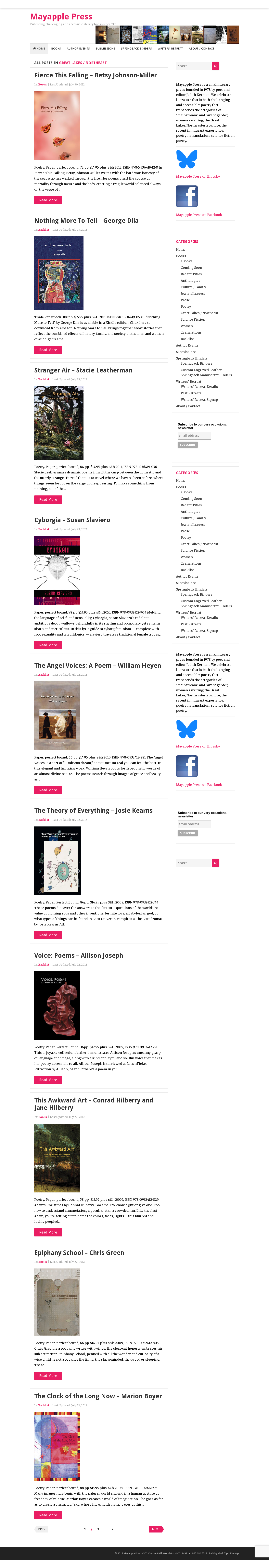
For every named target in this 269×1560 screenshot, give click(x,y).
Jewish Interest (193, 293)
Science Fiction (193, 319)
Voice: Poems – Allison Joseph (78, 955)
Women (187, 326)
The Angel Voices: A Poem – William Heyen (97, 665)
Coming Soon (191, 268)
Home (40, 48)
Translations (191, 332)
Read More (48, 200)
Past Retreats (191, 393)
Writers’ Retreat (170, 48)
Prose (185, 300)
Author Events (78, 48)
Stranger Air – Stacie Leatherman (83, 370)
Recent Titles (191, 274)
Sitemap (234, 1553)
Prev (41, 1529)
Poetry (186, 306)
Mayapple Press (133, 1553)
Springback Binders (136, 48)
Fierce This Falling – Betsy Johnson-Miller (95, 75)
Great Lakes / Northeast (199, 313)
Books (56, 48)
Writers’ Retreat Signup (199, 400)
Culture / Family (193, 287)
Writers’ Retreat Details (199, 387)
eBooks (187, 261)
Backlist (43, 229)
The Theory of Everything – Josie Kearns (93, 810)
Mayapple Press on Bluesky (198, 176)
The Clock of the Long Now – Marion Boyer (98, 1396)
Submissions (105, 48)
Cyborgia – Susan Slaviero (72, 520)
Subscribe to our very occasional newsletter (202, 426)
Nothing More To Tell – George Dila (86, 220)
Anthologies (190, 280)
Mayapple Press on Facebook (199, 215)
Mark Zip (223, 1553)
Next (156, 1529)
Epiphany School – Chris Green (79, 1252)
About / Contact (201, 48)
